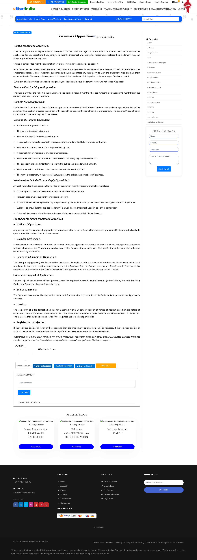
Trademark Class (154, 87)
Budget (151, 112)
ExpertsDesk (145, 2)
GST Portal (108, 490)
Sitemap (63, 494)
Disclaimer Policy (175, 542)
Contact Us (65, 503)
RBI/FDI (151, 107)
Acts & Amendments (73, 19)
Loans (181, 9)
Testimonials (65, 498)
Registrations (80, 9)
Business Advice (154, 82)
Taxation (151, 68)
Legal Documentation (162, 9)
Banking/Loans (154, 102)
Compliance (140, 9)
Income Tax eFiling (115, 2)
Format (88, 19)
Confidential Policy (155, 542)
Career (63, 490)
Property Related (154, 73)
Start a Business (60, 9)
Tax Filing (96, 9)
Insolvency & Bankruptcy (157, 63)
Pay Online (108, 498)
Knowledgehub (110, 481)
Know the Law (153, 117)
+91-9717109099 (36, 2)
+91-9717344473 (56, 2)
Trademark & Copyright (117, 9)
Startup (151, 48)
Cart (176, 1)
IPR (149, 58)
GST (150, 43)
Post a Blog (39, 19)
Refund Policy (137, 542)
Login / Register (161, 2)
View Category (123, 18)
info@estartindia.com (77, 2)
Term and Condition (103, 542)
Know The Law (54, 19)
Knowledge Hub (97, 2)
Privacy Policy (122, 542)
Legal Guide (152, 53)
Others (151, 97)
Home (62, 481)
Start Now (163, 169)
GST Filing (131, 2)
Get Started (35, 447)
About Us (64, 486)
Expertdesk (109, 486)
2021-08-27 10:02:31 (24, 32)
